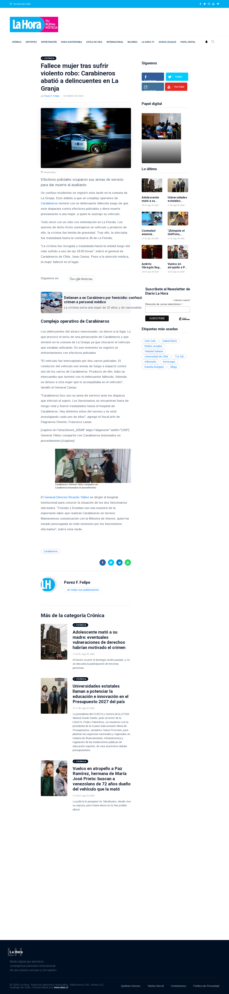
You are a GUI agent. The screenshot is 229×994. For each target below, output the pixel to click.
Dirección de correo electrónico (164, 304)
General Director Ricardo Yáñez (66, 497)
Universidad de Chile (156, 356)
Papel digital (188, 42)
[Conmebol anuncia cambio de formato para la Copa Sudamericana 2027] (152, 218)
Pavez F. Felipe (51, 96)
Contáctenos (178, 985)
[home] (34, 24)
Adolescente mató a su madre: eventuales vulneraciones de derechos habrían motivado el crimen (99, 640)
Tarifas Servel (155, 985)
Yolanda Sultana (154, 351)
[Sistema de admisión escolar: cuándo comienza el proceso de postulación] (161, 138)
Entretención (49, 42)
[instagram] (209, 4)
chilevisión (150, 361)
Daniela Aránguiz (154, 366)
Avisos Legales (167, 42)
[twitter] (205, 4)
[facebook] (200, 4)
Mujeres (132, 42)
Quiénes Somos (130, 985)
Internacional (115, 42)
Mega (173, 366)
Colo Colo (150, 340)
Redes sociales (153, 346)
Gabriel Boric (169, 340)
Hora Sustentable (71, 42)
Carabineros (49, 203)
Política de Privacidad (206, 985)
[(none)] (49, 584)
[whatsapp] (128, 562)
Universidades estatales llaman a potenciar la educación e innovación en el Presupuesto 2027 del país (100, 694)
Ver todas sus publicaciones (83, 589)
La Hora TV (148, 42)
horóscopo (169, 361)
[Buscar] (213, 42)
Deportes (31, 42)
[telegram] (217, 4)
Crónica (16, 42)
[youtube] (213, 4)
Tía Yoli (179, 356)
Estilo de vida (94, 42)
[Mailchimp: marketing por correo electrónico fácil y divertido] (184, 321)
